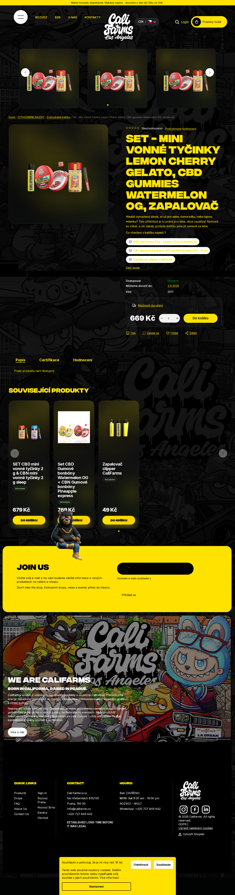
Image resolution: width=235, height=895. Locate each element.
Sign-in (42, 793)
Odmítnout (141, 864)
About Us (20, 809)
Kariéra (42, 812)
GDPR (182, 824)
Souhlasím (163, 864)
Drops (18, 798)
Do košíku (200, 318)
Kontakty (93, 17)
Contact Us (21, 814)
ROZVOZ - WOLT (131, 803)
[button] (108, 105)
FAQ (17, 803)
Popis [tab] (20, 360)
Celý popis (133, 267)
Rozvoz (41, 17)
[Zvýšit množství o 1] (177, 318)
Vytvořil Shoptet (193, 834)
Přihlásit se (129, 595)
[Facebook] (195, 809)
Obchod (43, 818)
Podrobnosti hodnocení (180, 128)
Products (20, 793)
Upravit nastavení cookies (195, 828)
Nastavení (96, 886)
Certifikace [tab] (49, 360)
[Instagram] (183, 809)
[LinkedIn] (206, 809)
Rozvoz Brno (46, 807)
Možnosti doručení (150, 305)
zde (122, 877)
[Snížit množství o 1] (161, 318)
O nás (72, 17)
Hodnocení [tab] (82, 360)
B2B (58, 17)
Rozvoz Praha (43, 800)
